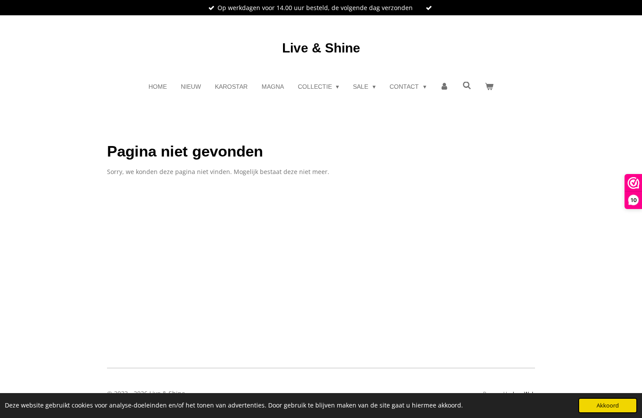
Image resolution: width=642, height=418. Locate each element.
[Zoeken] (467, 85)
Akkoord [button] (608, 405)
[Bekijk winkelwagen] (489, 86)
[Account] (444, 86)
